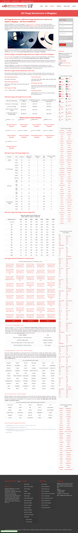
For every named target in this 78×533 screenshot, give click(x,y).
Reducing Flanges (28, 500)
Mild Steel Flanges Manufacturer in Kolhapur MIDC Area (10, 303)
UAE (62, 86)
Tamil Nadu (69, 170)
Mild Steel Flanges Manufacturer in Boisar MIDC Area (10, 265)
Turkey (62, 96)
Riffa (62, 210)
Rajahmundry (69, 160)
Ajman (62, 200)
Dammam (62, 193)
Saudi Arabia (62, 185)
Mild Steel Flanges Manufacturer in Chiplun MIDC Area (10, 285)
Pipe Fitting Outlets (46, 507)
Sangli (62, 176)
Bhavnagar (69, 168)
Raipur (62, 139)
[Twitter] (73, 1)
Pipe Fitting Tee (45, 505)
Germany (69, 219)
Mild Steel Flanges (34, 25)
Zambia (69, 105)
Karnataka (62, 172)
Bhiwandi (69, 130)
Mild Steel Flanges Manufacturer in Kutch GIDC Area (41, 285)
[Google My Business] (76, 1)
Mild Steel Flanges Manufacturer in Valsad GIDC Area (30, 291)
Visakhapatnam (69, 141)
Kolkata (62, 157)
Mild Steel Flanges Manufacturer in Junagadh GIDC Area (40, 303)
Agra (62, 147)
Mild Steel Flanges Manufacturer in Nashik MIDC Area (20, 285)
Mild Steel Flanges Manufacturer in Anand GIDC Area (30, 278)
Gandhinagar (62, 168)
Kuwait (69, 94)
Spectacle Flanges (28, 512)
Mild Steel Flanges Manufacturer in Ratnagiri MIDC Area (10, 291)
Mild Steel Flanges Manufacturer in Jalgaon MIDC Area (20, 297)
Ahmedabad (61, 132)
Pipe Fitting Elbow (45, 491)
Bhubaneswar (69, 132)
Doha (62, 202)
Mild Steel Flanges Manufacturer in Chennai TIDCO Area (51, 291)
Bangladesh (61, 79)
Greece (62, 221)
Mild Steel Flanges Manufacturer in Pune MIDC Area (10, 297)
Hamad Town (62, 212)
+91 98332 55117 (15, 1)
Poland (69, 119)
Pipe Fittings (44, 484)
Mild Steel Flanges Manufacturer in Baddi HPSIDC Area (51, 316)
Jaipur (69, 139)
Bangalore (69, 162)
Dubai (62, 197)
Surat (69, 136)
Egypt (62, 109)
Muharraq (69, 210)
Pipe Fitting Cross (45, 488)
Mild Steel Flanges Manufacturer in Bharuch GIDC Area (41, 291)
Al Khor (62, 204)
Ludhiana (69, 155)
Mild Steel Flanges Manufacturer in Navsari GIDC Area (30, 297)
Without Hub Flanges (28, 486)
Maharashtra (62, 174)
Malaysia (70, 84)
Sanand (69, 166)
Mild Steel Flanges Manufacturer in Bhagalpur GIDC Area (40, 271)
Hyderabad (69, 151)
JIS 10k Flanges (29, 521)
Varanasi (62, 160)
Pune (62, 153)
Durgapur (62, 141)
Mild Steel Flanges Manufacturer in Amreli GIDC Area (41, 265)
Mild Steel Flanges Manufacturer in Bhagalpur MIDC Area (9, 278)
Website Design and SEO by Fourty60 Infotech (41, 529)
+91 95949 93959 (6, 1)
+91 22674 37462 (67, 63)
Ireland (69, 221)
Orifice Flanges (27, 507)
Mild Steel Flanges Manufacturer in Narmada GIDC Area (41, 297)
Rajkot (62, 155)
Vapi (62, 166)
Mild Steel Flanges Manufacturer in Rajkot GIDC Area (30, 310)
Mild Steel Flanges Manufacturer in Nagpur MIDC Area (20, 271)
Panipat (69, 145)
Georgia (62, 219)
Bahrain (69, 96)
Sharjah (69, 197)
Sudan (62, 112)
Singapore (61, 106)
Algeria (69, 98)
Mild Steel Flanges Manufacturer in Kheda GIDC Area (30, 271)
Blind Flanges (27, 495)
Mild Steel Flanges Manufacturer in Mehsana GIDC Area (41, 316)
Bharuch (62, 149)
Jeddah (69, 191)
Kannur (62, 143)
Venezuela (70, 109)
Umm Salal (69, 204)
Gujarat (62, 164)
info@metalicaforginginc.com (27, 1)
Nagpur (69, 134)
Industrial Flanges (28, 502)
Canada (62, 84)
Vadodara (62, 170)
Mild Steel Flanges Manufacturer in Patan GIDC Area (51, 265)
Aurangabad (69, 181)
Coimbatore (61, 162)
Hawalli (62, 206)
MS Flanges (21, 66)
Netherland (61, 102)
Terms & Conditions (63, 529)
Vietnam (69, 116)
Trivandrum (69, 149)
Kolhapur (69, 179)
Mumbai (69, 157)
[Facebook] (71, 1)
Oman (69, 78)
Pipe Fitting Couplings (46, 502)
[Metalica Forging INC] (17, 6)
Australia (70, 101)
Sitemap (69, 529)
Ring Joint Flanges (28, 509)
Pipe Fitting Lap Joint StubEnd (48, 493)
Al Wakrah (69, 202)
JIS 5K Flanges (29, 519)
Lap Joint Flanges (28, 505)
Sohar (69, 214)
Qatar (62, 82)
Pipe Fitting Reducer (46, 500)
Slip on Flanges (27, 493)
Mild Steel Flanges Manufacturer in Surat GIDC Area (30, 316)
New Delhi (62, 130)
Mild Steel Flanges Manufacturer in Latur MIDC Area (10, 316)
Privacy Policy (55, 529)
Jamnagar (69, 153)
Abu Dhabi (69, 195)
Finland (62, 216)
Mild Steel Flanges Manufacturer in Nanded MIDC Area (20, 265)
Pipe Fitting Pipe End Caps (47, 498)
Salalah (62, 214)
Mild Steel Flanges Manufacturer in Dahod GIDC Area (51, 278)
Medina (61, 195)
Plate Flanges (27, 488)
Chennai (62, 151)
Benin (62, 116)
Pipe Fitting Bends (46, 486)
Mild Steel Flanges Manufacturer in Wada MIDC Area (20, 303)
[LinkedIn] (74, 1)
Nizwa (69, 183)
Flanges (26, 491)
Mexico (62, 91)
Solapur (62, 179)
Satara (69, 176)
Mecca (69, 193)
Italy (62, 119)
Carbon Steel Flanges (28, 514)
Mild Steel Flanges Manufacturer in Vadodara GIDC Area (30, 265)
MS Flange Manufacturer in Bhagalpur (32, 24)
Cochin (69, 147)
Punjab (69, 164)
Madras (69, 172)
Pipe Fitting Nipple (46, 495)
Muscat (69, 212)
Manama (69, 208)
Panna (62, 134)
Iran (68, 91)
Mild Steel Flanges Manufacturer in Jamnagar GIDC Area (30, 303)
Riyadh (62, 191)
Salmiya (69, 206)
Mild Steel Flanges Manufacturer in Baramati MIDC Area (20, 291)
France (62, 94)
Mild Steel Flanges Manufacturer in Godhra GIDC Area (51, 271)
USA (68, 86)
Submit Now (62, 44)
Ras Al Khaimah (69, 200)
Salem (62, 136)
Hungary (62, 223)
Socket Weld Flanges (28, 498)
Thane (69, 174)
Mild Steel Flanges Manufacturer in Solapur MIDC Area (10, 310)
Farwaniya (62, 208)
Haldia (62, 145)
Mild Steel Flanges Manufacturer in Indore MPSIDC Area (51, 310)
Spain (62, 98)
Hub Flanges (26, 484)
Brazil (62, 89)
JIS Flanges (26, 516)
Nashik (62, 181)
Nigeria (69, 89)
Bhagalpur (69, 143)
